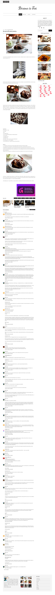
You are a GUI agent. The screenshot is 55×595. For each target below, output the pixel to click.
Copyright (33, 14)
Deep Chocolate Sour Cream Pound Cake (30, 207)
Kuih (38, 90)
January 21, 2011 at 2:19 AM (9, 229)
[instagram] (6, 2)
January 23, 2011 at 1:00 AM (9, 455)
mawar (6, 543)
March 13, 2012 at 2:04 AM (8, 555)
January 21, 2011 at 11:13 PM (9, 447)
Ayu (5, 345)
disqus (31, 209)
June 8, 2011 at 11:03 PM (8, 541)
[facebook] (4, 2)
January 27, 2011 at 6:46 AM (9, 477)
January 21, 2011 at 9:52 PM (8, 427)
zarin (5, 246)
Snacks (39, 96)
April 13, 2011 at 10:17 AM (8, 500)
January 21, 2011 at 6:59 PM (8, 388)
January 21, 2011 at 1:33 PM (8, 349)
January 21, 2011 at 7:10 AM (9, 244)
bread (37, 582)
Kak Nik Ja (6, 429)
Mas (5, 362)
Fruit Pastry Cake (41, 80)
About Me (24, 14)
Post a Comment (6, 569)
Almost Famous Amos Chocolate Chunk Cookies (44, 53)
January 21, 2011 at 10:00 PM (9, 434)
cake (38, 87)
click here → (39, 26)
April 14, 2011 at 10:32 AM (8, 521)
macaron (47, 90)
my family (38, 588)
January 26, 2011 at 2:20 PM (8, 473)
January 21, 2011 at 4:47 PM (8, 353)
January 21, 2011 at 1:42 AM (9, 224)
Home (20, 14)
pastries (49, 93)
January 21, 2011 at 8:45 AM (9, 295)
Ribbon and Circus (7, 226)
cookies (48, 87)
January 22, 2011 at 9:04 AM (9, 451)
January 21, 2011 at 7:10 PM (8, 412)
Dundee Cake (5, 206)
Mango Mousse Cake (42, 62)
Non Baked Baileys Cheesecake (43, 71)
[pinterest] (8, 2)
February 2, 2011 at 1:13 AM (8, 484)
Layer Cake (43, 90)
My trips (44, 93)
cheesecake (43, 87)
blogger (28, 209)
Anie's (34, 106)
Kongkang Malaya (7, 355)
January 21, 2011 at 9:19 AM (9, 300)
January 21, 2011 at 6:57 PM (8, 381)
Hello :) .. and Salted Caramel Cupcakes (17, 207)
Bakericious (6, 308)
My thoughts (39, 93)
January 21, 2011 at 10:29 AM (9, 324)
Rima (5, 219)
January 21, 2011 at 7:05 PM (8, 396)
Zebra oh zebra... (41, 42)
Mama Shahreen (7, 557)
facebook (33, 209)
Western (43, 96)
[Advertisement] (19, 23)
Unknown (6, 291)
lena (5, 351)
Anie (5, 235)
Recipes (29, 14)
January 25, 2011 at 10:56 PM (9, 469)
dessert (38, 587)
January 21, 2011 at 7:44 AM (9, 252)
